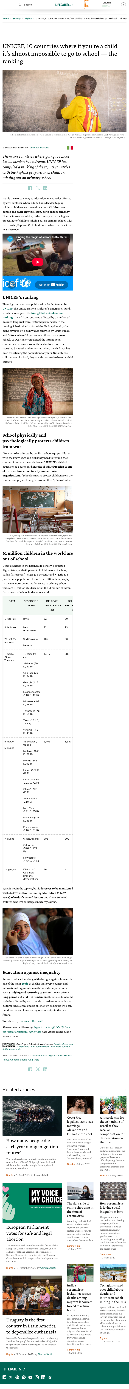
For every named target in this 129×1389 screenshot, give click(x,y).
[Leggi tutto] (124, 1090)
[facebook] (4, 1377)
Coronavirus (73, 1246)
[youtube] (30, 1377)
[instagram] (37, 1377)
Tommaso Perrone (38, 147)
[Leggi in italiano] (70, 148)
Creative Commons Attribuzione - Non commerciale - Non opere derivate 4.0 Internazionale (38, 1046)
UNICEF (8, 308)
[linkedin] (43, 1377)
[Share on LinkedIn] (45, 188)
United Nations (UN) (21, 1059)
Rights (9, 1175)
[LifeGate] (64, 5)
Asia (36, 1059)
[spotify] (24, 1377)
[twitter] (11, 1377)
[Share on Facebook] (30, 188)
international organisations (48, 1055)
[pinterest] (17, 1377)
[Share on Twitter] (38, 188)
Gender (71, 1164)
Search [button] (28, 4)
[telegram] (50, 1377)
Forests (103, 1175)
